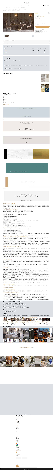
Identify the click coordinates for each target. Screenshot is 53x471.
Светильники (23, 5)
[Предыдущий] (4, 36)
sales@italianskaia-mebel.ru (18, 449)
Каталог (6, 5)
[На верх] (17, 466)
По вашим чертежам (36, 5)
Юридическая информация (18, 428)
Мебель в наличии (17, 418)
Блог (16, 431)
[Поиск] (46, 5)
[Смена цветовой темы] (44, 5)
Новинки (17, 5)
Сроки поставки (17, 422)
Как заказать (17, 424)
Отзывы (16, 430)
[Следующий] (33, 36)
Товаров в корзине (26, 469)
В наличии (13, 5)
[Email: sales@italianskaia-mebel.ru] (43, 5)
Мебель (20, 5)
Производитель (39, 16)
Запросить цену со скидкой (42, 26)
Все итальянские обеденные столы (39, 30)
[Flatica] (26, 452)
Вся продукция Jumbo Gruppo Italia (39, 32)
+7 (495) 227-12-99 (18, 447)
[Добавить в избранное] (6, 319)
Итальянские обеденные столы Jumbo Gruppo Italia (41, 31)
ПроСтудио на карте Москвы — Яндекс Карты (26, 414)
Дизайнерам (17, 427)
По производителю (30, 5)
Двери (26, 5)
